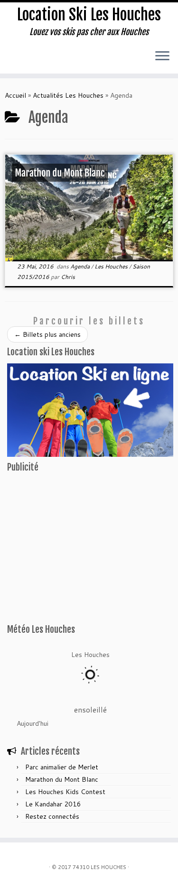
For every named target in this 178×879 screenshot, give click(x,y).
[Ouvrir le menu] (162, 56)
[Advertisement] (66, 558)
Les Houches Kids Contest (65, 791)
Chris (68, 277)
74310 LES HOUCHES (99, 867)
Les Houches (111, 266)
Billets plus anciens (47, 334)
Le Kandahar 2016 (53, 804)
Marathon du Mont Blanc (61, 779)
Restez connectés (52, 816)
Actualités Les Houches (68, 95)
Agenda (80, 266)
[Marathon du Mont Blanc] (89, 208)
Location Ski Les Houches (89, 15)
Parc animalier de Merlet (61, 767)
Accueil (15, 95)
